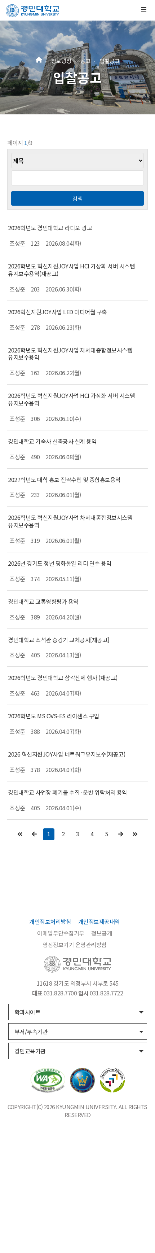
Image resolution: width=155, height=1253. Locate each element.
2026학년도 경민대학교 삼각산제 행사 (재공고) (63, 677)
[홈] (39, 59)
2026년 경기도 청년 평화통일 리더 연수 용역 (59, 563)
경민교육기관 (30, 1051)
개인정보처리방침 (50, 921)
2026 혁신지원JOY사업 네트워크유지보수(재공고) (66, 754)
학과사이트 (27, 1012)
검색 (77, 198)
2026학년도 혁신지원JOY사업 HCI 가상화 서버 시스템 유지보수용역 (71, 399)
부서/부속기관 (31, 1031)
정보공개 (101, 933)
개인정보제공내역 (99, 921)
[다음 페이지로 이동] (120, 833)
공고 (85, 61)
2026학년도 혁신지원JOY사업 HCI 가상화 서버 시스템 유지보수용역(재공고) (71, 270)
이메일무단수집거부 (60, 933)
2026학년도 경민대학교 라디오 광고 (50, 227)
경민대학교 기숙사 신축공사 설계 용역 (52, 441)
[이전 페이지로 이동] (34, 833)
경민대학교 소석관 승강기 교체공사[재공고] (58, 639)
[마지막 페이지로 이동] (135, 833)
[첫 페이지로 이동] (19, 833)
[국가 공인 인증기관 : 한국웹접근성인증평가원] (47, 1079)
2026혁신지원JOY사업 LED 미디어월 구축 (57, 311)
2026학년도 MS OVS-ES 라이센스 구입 (53, 715)
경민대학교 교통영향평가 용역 (43, 601)
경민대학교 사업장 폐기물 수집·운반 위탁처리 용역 (67, 792)
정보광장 (61, 61)
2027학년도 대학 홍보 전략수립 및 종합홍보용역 (64, 479)
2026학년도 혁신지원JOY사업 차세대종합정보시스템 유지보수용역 (70, 354)
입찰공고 (109, 61)
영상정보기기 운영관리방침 (75, 944)
